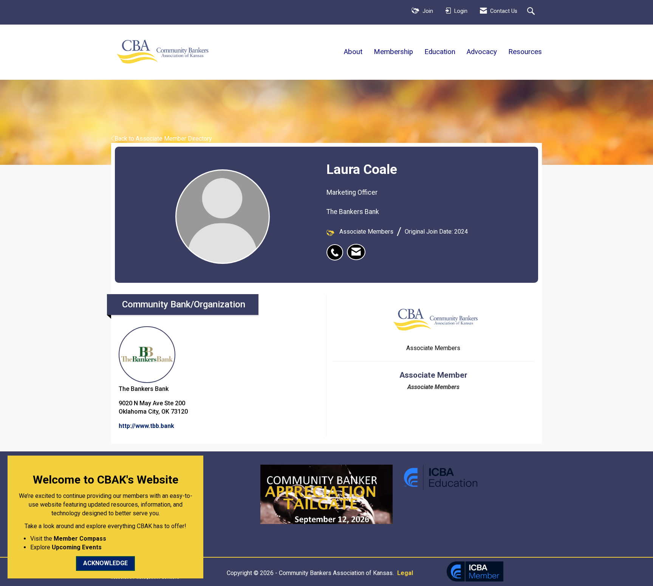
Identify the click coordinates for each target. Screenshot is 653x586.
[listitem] (336, 248)
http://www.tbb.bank (146, 425)
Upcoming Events (77, 547)
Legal (405, 573)
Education (439, 52)
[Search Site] (532, 12)
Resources (525, 52)
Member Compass (80, 538)
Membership (393, 52)
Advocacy (482, 52)
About (353, 52)
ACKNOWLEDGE (105, 563)
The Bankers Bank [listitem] (144, 388)
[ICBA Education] (440, 477)
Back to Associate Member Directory (163, 138)
